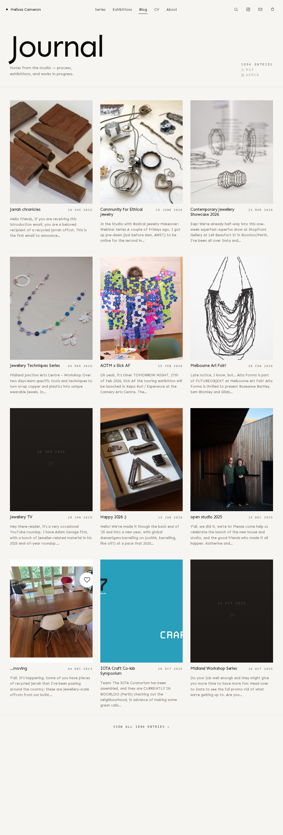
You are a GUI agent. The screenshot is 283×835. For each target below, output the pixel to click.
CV (156, 9)
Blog (143, 9)
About (171, 9)
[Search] (236, 9)
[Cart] (272, 9)
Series (100, 9)
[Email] (260, 9)
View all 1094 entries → (141, 726)
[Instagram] (248, 9)
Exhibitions (122, 9)
